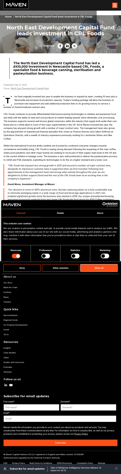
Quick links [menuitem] (11, 309)
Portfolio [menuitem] (7, 292)
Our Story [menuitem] (8, 282)
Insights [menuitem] (7, 348)
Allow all (99, 268)
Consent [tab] (21, 213)
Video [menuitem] (6, 357)
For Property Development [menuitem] (15, 325)
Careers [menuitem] (7, 302)
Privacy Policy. (81, 434)
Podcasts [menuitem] (8, 367)
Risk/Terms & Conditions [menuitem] (41, 463)
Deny (22, 268)
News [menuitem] (6, 297)
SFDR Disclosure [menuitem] (64, 463)
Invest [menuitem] (6, 329)
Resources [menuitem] (11, 341)
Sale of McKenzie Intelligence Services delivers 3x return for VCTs (76, 469)
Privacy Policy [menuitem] (18, 463)
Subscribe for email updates (27, 468)
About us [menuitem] (10, 276)
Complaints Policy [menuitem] (85, 463)
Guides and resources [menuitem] (14, 362)
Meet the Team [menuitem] (10, 287)
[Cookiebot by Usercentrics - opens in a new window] (105, 204)
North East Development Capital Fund (30, 88)
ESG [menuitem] (5, 463)
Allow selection (60, 268)
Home (8, 17)
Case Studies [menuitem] (10, 352)
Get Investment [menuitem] (10, 315)
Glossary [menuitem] (8, 372)
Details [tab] (60, 213)
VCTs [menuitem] (6, 334)
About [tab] (100, 213)
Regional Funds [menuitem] (11, 320)
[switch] (45, 256)
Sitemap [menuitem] (101, 463)
